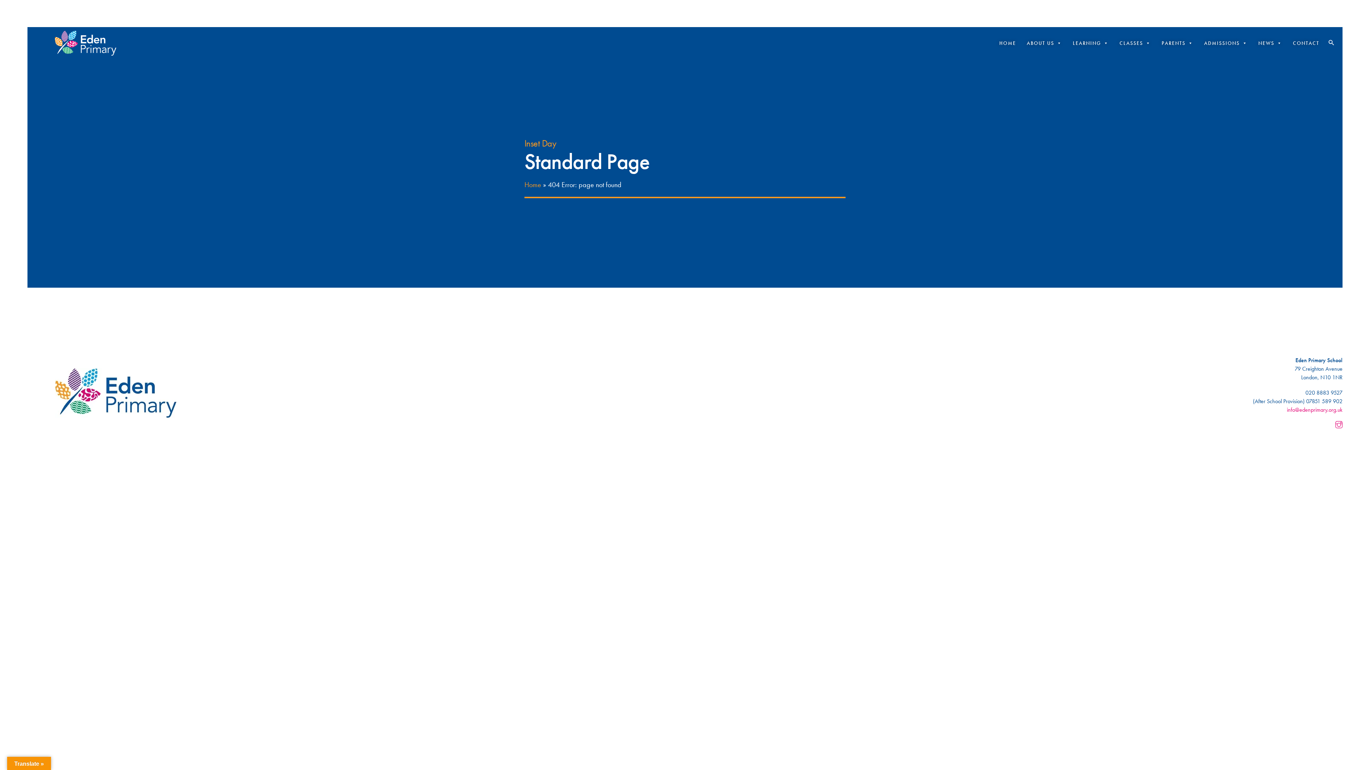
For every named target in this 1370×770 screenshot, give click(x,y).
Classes (1131, 43)
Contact (1306, 43)
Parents (1174, 43)
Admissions (1222, 43)
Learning (1087, 43)
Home (1007, 43)
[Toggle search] (1331, 43)
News (1266, 43)
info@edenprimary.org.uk (1315, 410)
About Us (1040, 43)
